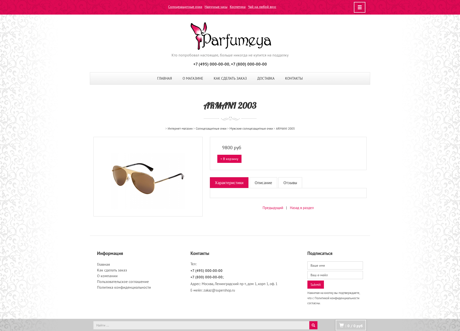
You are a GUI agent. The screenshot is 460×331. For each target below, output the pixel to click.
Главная (164, 78)
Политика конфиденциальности (124, 287)
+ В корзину (229, 159)
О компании (107, 275)
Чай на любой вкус (262, 7)
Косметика (238, 7)
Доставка (266, 78)
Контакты (294, 78)
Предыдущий (273, 207)
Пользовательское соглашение (123, 281)
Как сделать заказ (230, 78)
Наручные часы (216, 7)
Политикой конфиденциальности (337, 298)
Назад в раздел (302, 207)
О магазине (193, 78)
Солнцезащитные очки (185, 7)
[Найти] (313, 325)
